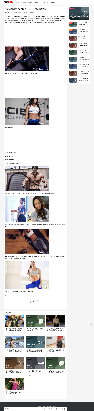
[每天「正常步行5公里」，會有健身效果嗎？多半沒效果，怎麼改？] (55, 363)
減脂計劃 (18, 2)
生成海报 (49, 409)
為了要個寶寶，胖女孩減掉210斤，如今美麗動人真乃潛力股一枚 (14, 372)
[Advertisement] (35, 35)
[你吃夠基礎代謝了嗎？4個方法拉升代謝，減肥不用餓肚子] (73, 31)
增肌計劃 (42, 2)
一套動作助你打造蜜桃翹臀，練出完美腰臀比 (55, 350)
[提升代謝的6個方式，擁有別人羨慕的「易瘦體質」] (73, 59)
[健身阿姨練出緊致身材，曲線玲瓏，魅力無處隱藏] (14, 384)
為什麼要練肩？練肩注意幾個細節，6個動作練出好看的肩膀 (35, 350)
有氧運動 (24, 2)
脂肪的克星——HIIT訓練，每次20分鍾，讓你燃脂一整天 (83, 52)
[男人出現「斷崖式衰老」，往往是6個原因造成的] (73, 45)
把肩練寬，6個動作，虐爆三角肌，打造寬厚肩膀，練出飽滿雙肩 (14, 329)
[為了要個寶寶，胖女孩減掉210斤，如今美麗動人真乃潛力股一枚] (14, 363)
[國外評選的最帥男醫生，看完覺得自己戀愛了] (35, 321)
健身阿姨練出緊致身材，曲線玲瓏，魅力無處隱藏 (14, 392)
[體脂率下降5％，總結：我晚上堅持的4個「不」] (73, 24)
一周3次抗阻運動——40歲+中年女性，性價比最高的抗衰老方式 (83, 73)
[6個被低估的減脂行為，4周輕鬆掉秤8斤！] (73, 38)
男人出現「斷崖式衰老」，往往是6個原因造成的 (83, 45)
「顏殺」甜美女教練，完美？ (34, 371)
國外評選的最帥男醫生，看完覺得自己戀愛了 (35, 329)
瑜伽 (48, 2)
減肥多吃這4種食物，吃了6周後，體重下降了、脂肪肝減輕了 (82, 80)
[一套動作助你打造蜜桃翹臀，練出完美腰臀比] (55, 342)
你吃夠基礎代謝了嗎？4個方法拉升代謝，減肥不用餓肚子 (83, 31)
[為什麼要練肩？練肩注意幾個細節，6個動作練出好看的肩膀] (35, 342)
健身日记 (7, 12)
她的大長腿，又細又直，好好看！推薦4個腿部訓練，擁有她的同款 (55, 329)
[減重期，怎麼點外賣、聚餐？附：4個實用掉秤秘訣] (73, 66)
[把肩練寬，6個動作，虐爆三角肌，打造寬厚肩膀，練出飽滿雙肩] (14, 321)
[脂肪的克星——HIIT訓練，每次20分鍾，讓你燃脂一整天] (73, 52)
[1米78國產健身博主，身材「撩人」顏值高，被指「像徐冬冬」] (14, 342)
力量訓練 (36, 2)
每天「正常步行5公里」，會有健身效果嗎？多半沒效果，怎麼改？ (55, 372)
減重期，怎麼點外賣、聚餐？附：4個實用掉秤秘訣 (83, 66)
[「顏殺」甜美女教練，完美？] (35, 363)
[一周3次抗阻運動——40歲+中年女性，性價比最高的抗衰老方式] (73, 73)
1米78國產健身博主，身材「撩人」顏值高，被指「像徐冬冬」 (14, 350)
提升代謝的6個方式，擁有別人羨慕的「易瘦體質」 (82, 59)
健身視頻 (53, 2)
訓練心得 (30, 2)
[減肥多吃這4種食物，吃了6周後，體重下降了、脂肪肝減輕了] (73, 80)
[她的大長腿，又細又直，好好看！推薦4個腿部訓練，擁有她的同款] (55, 321)
